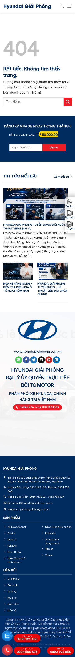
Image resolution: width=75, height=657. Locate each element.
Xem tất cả (61, 176)
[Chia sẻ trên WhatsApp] (18, 359)
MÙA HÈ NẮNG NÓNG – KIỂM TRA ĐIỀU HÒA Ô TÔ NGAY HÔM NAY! (17, 287)
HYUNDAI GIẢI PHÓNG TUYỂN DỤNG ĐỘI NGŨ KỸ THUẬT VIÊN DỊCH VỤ (35, 226)
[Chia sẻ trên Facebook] (26, 359)
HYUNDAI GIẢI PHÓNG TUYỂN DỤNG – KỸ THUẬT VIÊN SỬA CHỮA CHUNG (52, 289)
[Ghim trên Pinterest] (48, 359)
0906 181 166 (27, 638)
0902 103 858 (60, 651)
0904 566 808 (27, 651)
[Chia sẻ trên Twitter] (33, 359)
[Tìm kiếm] (62, 6)
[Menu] (69, 6)
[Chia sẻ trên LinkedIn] (56, 359)
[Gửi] (68, 102)
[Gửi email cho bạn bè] (41, 359)
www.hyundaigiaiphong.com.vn (38, 351)
